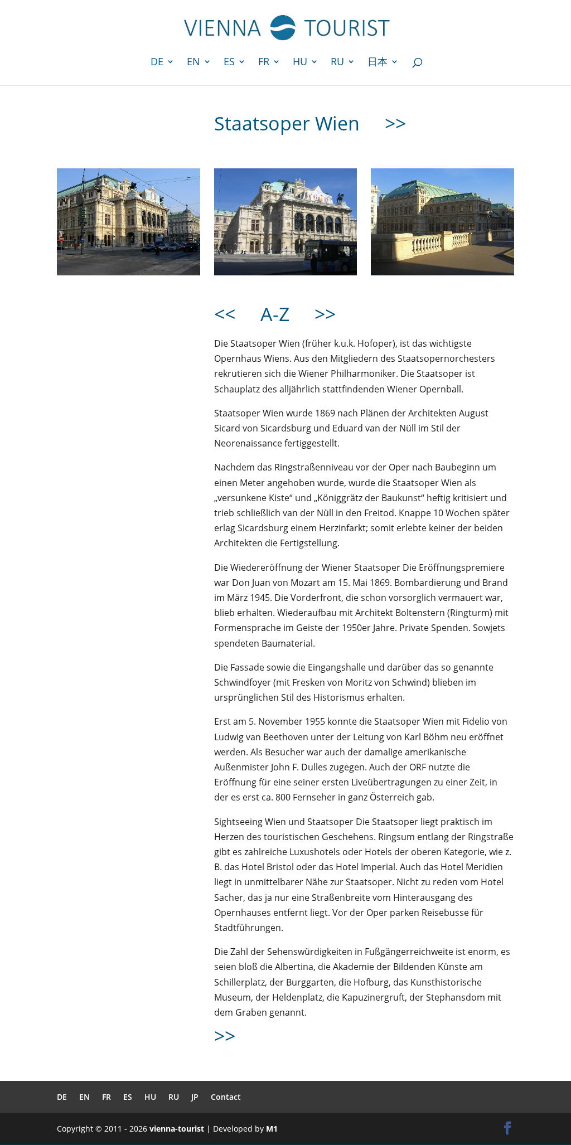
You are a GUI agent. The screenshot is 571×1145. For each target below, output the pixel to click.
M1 (272, 1128)
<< (224, 314)
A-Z (277, 314)
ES (229, 62)
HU (300, 62)
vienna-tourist (176, 1128)
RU (337, 62)
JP (195, 1096)
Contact (226, 1096)
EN (193, 62)
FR (263, 62)
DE (157, 62)
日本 (377, 62)
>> (395, 123)
